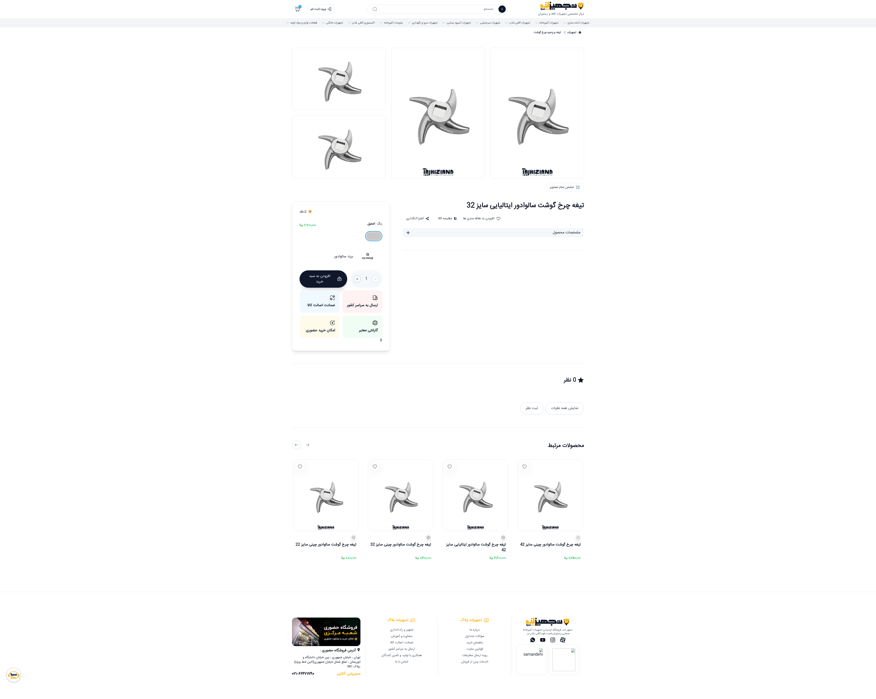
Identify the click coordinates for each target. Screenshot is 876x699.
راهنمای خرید (474, 642)
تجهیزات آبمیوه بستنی (459, 23)
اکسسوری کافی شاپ (363, 23)
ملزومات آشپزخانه (393, 23)
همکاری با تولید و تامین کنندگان (401, 655)
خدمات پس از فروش (474, 662)
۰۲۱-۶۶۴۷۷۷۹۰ (303, 674)
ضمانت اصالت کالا (401, 642)
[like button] (524, 466)
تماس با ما (401, 662)
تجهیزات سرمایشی (490, 23)
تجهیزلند (571, 32)
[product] (550, 495)
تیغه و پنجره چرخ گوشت (547, 32)
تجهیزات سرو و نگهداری (425, 23)
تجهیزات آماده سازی (578, 23)
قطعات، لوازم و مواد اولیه (303, 23)
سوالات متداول (474, 636)
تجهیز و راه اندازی (401, 630)
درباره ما (475, 630)
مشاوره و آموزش (401, 636)
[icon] (502, 9)
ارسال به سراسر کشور (401, 649)
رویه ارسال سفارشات (475, 655)
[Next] (296, 444)
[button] (418, 218)
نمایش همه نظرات (564, 408)
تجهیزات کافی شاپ (519, 23)
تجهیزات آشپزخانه (548, 23)
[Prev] (307, 444)
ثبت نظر (532, 408)
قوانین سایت (475, 649)
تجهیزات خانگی (334, 23)
